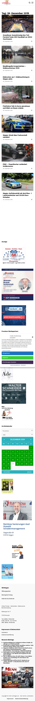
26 (17, 463)
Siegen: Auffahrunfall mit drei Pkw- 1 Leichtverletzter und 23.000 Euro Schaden (17, 195)
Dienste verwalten (6, 350)
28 (26, 463)
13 (22, 455)
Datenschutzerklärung (15, 365)
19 (17, 459)
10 (8, 455)
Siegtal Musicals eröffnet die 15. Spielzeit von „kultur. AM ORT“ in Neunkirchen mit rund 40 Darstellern (16, 662)
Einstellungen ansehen (9, 362)
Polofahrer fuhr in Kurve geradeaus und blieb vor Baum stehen (16, 107)
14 (26, 455)
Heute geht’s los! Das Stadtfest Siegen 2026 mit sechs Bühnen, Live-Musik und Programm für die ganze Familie (17, 653)
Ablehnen (5, 357)
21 (26, 459)
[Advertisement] (17, 220)
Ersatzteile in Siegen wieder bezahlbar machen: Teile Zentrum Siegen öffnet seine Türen (18, 646)
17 (8, 459)
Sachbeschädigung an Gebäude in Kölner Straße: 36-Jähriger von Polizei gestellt (18, 643)
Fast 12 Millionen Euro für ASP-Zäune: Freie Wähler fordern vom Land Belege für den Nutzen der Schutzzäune (17, 658)
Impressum (23, 365)
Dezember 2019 (17, 439)
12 (17, 455)
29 (31, 463)
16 (3, 459)
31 (8, 468)
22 (31, 459)
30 (4, 468)
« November (6, 472)
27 (22, 463)
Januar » (29, 472)
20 (22, 459)
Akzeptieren (6, 353)
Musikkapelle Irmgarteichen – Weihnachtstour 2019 (14, 67)
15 (31, 455)
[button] (32, 337)
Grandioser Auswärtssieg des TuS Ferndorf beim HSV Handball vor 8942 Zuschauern (17, 37)
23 (3, 463)
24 (8, 463)
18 (13, 459)
